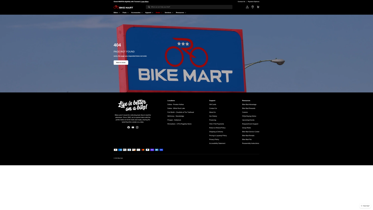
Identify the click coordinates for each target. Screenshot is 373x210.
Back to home (120, 62)
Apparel (148, 12)
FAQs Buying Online (249, 116)
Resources (180, 12)
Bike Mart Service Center (250, 132)
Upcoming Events (248, 120)
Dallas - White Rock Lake (176, 108)
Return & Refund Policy (217, 128)
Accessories (135, 12)
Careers (245, 112)
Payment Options (253, 1)
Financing (212, 120)
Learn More (146, 1)
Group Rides (246, 128)
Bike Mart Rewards (248, 108)
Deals (158, 12)
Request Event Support (250, 124)
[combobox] (189, 7)
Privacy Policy (214, 139)
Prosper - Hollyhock (174, 120)
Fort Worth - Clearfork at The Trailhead (180, 112)
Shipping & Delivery (216, 132)
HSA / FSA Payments (216, 124)
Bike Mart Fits (247, 139)
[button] (258, 7)
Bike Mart (120, 158)
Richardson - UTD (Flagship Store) (179, 124)
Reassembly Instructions (250, 143)
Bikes (116, 12)
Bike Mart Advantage (249, 104)
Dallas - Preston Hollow (175, 104)
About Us (212, 112)
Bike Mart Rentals (248, 135)
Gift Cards (212, 104)
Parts (124, 12)
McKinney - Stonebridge (175, 116)
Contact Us (241, 1)
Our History (213, 116)
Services (168, 12)
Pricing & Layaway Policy (218, 135)
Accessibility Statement (217, 143)
